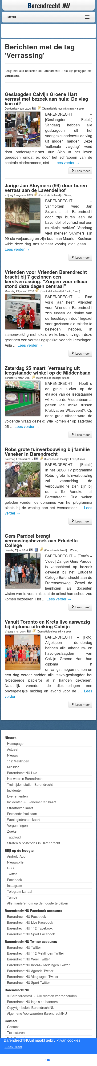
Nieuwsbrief (15, 862)
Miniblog (13, 767)
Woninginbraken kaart (23, 819)
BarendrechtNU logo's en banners (32, 1001)
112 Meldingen (18, 761)
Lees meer (82, 171)
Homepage (15, 743)
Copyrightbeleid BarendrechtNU (30, 1007)
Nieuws (12, 755)
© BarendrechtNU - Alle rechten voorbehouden (42, 995)
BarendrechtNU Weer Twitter (28, 959)
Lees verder (67, 162)
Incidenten (15, 790)
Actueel (12, 749)
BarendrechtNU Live (22, 772)
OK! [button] (48, 1060)
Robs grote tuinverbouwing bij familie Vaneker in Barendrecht (47, 451)
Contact (13, 1026)
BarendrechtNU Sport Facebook (31, 934)
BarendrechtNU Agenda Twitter (30, 970)
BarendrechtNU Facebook (26, 916)
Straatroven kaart (20, 807)
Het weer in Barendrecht (25, 778)
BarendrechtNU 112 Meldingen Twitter (35, 953)
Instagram (14, 885)
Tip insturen (16, 1032)
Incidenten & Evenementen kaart (31, 802)
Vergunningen (17, 825)
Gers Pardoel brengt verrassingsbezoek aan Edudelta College (41, 540)
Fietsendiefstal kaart (22, 813)
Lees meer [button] (13, 1047)
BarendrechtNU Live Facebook (30, 922)
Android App (16, 856)
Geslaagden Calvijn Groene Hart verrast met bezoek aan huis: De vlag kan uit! (46, 99)
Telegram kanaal (19, 891)
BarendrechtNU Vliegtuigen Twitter (32, 976)
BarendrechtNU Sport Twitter (28, 982)
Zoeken (12, 831)
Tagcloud (14, 837)
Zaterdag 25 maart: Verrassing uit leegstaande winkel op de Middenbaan (47, 370)
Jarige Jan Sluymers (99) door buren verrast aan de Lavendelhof (46, 187)
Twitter (12, 873)
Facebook (14, 879)
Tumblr (12, 897)
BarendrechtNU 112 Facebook (30, 928)
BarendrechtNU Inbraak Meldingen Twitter (38, 965)
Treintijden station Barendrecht (30, 784)
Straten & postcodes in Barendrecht (33, 843)
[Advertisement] (57, 31)
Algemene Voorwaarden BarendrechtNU (37, 1013)
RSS (10, 868)
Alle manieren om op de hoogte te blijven (37, 903)
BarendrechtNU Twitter (24, 947)
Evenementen (17, 796)
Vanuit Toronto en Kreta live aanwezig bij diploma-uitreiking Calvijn (47, 624)
